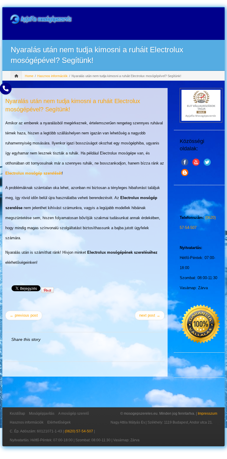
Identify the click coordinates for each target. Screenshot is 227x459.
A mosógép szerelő (73, 413)
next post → (149, 315)
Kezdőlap (17, 413)
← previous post (24, 315)
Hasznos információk (52, 76)
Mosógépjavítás (41, 413)
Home (29, 76)
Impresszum (207, 413)
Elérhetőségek (59, 422)
